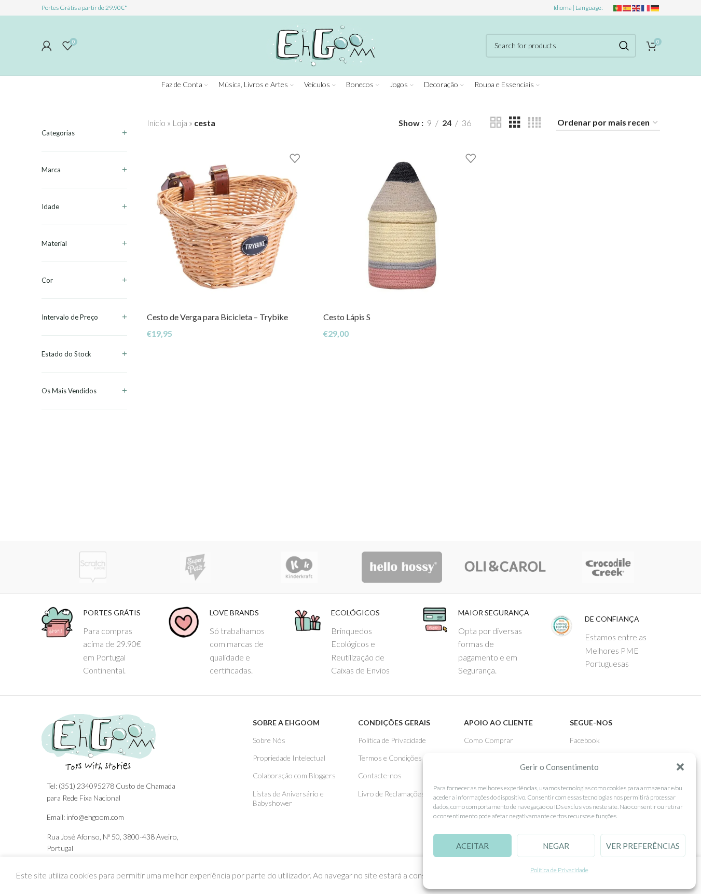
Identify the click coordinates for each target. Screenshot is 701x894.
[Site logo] (321, 44)
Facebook (585, 740)
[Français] (646, 7)
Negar (556, 845)
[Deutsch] (655, 7)
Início (156, 123)
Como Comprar (488, 740)
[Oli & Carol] (505, 567)
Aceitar (472, 845)
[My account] (46, 45)
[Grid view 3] (514, 122)
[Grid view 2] (496, 122)
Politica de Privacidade (392, 740)
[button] (680, 767)
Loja (179, 123)
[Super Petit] (196, 567)
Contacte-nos (380, 775)
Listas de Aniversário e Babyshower (288, 798)
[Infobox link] (97, 642)
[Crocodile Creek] (608, 567)
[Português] (618, 7)
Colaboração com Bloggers (294, 775)
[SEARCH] (624, 46)
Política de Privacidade (559, 870)
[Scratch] (93, 567)
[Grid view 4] (534, 122)
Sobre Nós (269, 740)
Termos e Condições (390, 757)
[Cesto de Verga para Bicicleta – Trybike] (227, 226)
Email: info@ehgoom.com (85, 817)
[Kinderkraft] (299, 567)
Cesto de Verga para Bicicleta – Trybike (217, 317)
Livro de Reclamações (391, 793)
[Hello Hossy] (401, 567)
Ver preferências (643, 845)
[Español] (627, 7)
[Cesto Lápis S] (403, 226)
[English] (636, 7)
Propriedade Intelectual (289, 757)
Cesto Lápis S (346, 317)
